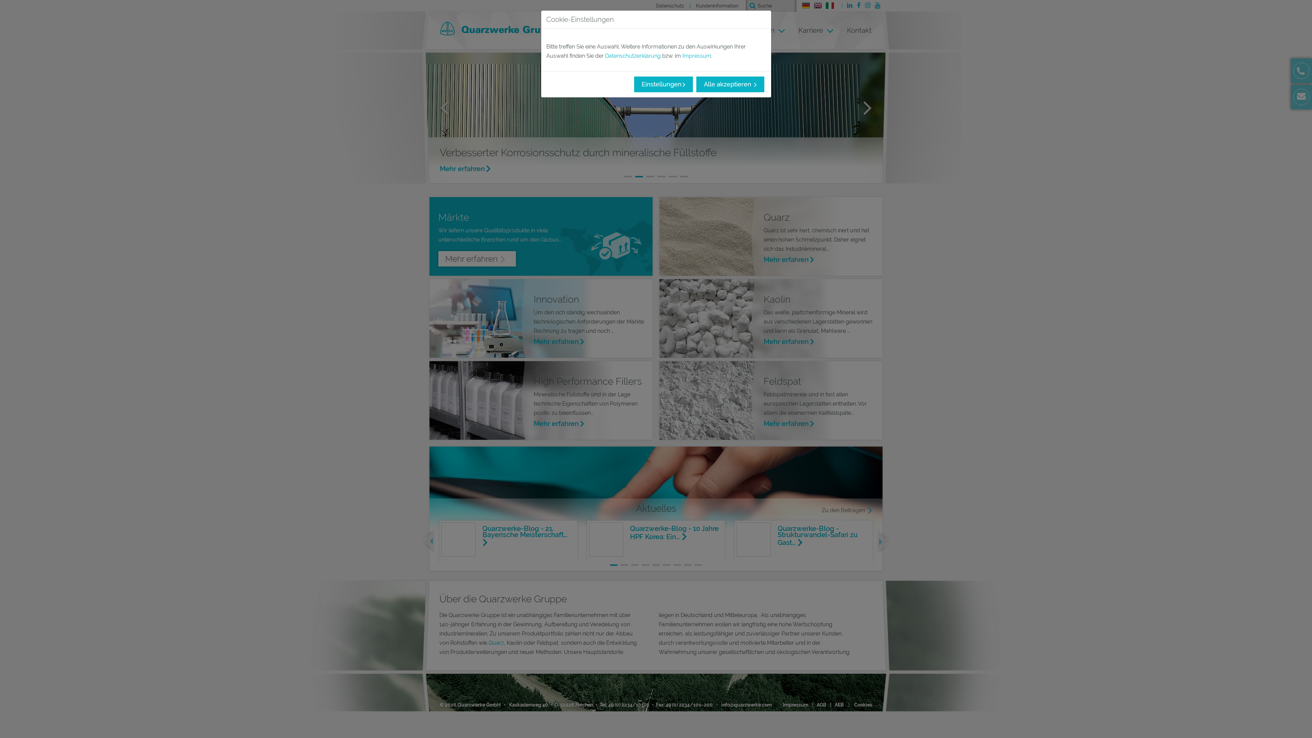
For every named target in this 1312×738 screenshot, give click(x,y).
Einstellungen (662, 84)
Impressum (696, 56)
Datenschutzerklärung (633, 56)
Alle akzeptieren (728, 84)
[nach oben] (1298, 724)
